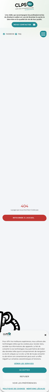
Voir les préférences (24, 383)
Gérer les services (24, 363)
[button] (45, 335)
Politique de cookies (14, 389)
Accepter (24, 370)
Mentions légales (35, 389)
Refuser (24, 377)
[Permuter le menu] (43, 34)
